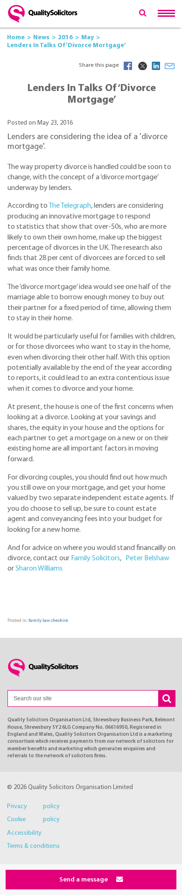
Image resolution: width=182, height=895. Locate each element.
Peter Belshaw (147, 558)
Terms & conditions (33, 846)
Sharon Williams (39, 568)
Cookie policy (33, 819)
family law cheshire (48, 620)
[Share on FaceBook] (128, 66)
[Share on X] (142, 66)
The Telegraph (70, 206)
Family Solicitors (95, 558)
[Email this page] (170, 66)
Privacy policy (33, 806)
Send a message (84, 879)
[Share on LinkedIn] (156, 66)
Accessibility (24, 833)
